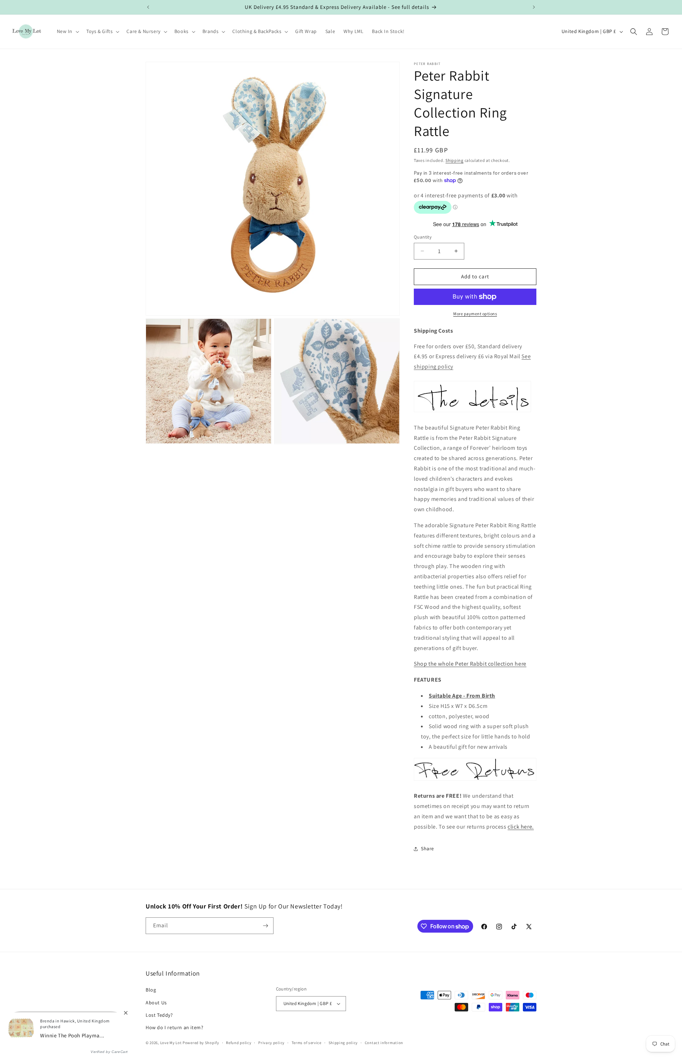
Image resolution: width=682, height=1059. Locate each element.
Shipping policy (343, 1042)
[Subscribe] (265, 925)
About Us (156, 1002)
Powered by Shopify (201, 1042)
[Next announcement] (534, 7)
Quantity (423, 237)
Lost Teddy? (159, 1015)
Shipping (454, 160)
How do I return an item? (174, 1027)
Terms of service (306, 1042)
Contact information (384, 1042)
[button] (67, 31)
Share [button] (427, 848)
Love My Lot (171, 1042)
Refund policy (238, 1042)
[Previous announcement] (148, 7)
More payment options (475, 313)
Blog (151, 990)
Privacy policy (271, 1042)
